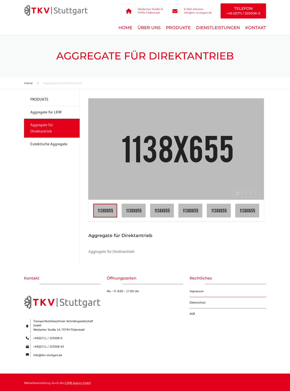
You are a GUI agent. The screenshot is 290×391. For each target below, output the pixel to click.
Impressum (197, 291)
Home (125, 27)
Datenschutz (198, 302)
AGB (192, 314)
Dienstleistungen (218, 27)
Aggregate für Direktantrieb (41, 128)
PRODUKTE (39, 99)
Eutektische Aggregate (48, 143)
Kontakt (255, 27)
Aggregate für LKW (46, 112)
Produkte (178, 27)
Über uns (149, 27)
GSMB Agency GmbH (78, 383)
